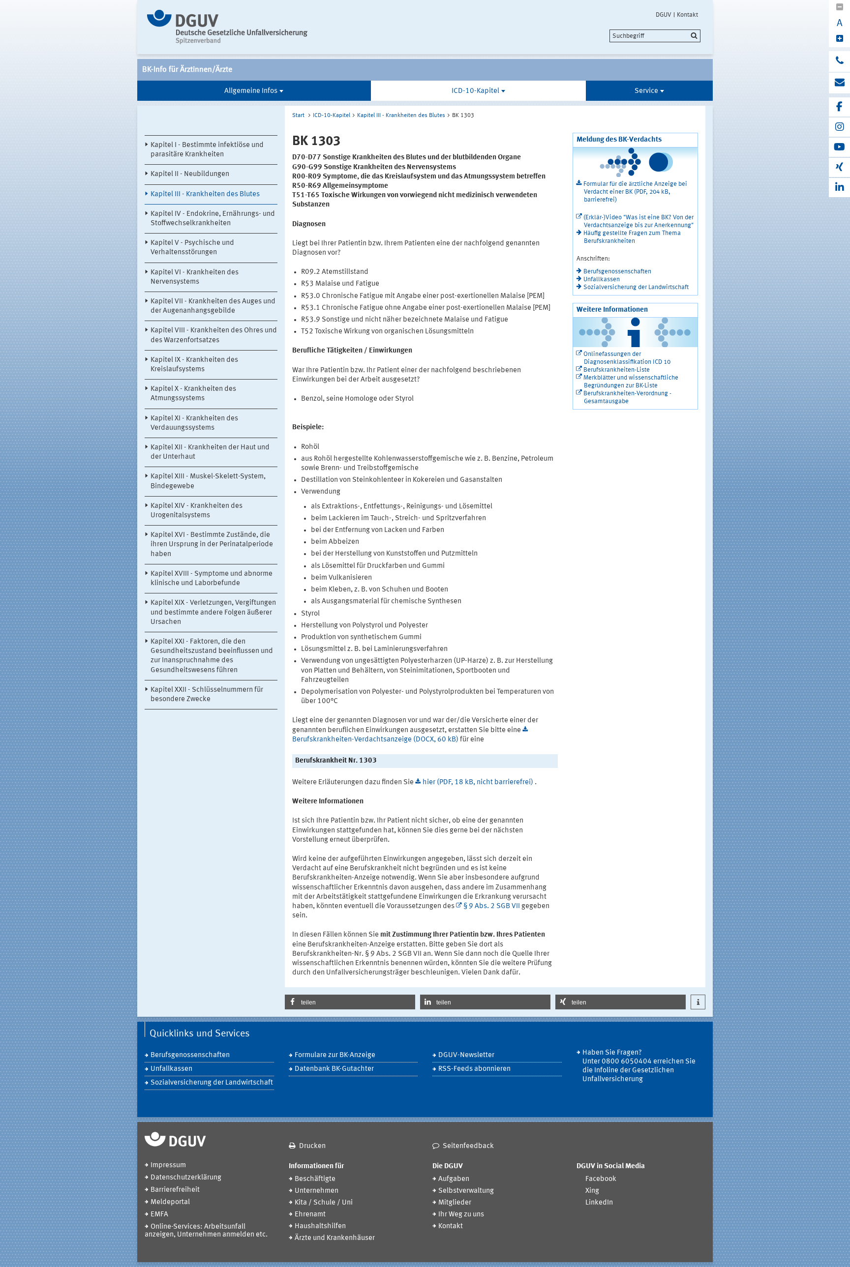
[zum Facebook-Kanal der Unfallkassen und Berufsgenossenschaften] (839, 107)
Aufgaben (453, 1179)
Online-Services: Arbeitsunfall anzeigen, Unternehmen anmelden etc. (206, 1230)
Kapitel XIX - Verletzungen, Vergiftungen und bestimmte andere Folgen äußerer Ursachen (213, 612)
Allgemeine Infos (250, 91)
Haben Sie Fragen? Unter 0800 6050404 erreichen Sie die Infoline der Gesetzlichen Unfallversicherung (639, 1066)
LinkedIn (599, 1203)
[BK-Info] (229, 27)
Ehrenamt (310, 1214)
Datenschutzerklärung (186, 1177)
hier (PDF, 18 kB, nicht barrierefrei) (479, 782)
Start (298, 115)
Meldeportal (170, 1202)
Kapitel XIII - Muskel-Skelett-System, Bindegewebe (208, 481)
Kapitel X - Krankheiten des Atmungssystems (193, 393)
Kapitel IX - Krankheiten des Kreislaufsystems (194, 364)
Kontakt (687, 14)
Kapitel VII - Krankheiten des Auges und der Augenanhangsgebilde (213, 306)
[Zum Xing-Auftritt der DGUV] (839, 167)
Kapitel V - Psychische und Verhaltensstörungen (192, 247)
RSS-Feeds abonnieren (474, 1069)
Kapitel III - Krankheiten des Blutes (205, 194)
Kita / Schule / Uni (324, 1203)
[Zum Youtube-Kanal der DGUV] (839, 147)
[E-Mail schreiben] (839, 83)
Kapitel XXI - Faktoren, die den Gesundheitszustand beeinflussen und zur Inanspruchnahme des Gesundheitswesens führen (212, 656)
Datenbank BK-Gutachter (334, 1069)
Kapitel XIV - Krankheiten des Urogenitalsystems (197, 510)
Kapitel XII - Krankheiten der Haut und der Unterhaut (210, 452)
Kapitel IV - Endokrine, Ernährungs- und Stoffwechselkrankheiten (213, 218)
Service (646, 91)
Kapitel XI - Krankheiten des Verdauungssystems (194, 423)
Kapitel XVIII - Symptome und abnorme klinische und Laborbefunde (212, 578)
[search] (654, 35)
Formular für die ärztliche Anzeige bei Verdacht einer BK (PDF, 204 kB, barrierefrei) (635, 192)
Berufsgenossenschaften (617, 271)
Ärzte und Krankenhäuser (335, 1238)
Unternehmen (316, 1191)
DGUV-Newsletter (466, 1055)
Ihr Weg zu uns (461, 1214)
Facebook (600, 1179)
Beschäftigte (315, 1179)
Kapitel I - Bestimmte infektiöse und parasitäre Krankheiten (207, 150)
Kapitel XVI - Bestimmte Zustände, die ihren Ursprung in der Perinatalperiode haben (212, 544)
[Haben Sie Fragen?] (839, 61)
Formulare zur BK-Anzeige (335, 1055)
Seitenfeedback (468, 1146)
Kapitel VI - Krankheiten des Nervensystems (195, 277)
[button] (350, 1002)
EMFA (159, 1214)
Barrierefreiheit (175, 1190)
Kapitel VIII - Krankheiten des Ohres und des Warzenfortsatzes (214, 335)
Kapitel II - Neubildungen (190, 174)
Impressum (168, 1165)
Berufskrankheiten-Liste (616, 370)
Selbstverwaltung (466, 1191)
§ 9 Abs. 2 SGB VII (491, 906)
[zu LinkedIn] (839, 187)
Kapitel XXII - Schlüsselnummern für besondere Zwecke (207, 694)
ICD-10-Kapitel (475, 91)
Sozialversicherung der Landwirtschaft (636, 287)
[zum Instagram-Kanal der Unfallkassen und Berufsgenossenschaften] (839, 127)
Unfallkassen (601, 279)
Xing (592, 1191)
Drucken (312, 1146)
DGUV (663, 14)
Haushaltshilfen (320, 1226)
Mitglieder (454, 1203)
